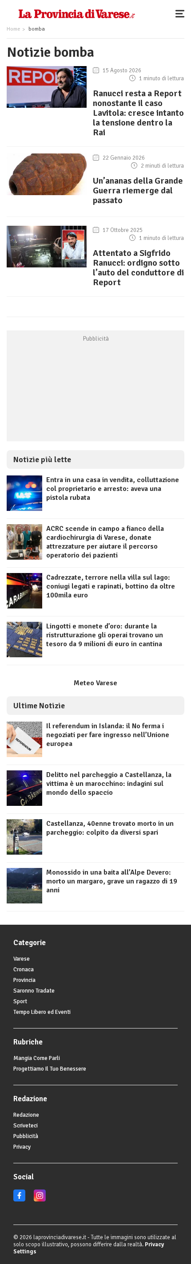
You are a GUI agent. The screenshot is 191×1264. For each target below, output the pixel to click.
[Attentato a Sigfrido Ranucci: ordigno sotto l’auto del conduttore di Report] (47, 267)
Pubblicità (25, 1136)
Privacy (22, 1146)
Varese (21, 958)
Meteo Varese (95, 683)
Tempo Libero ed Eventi (42, 1012)
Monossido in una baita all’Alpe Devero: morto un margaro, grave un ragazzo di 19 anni (111, 881)
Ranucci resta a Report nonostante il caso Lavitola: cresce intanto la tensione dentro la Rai (138, 113)
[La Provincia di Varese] (77, 13)
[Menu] (182, 13)
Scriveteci (25, 1125)
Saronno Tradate (34, 990)
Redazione (26, 1115)
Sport (20, 1001)
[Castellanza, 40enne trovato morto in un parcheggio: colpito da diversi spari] (24, 852)
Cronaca (23, 969)
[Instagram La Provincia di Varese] (40, 1199)
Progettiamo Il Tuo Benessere (49, 1068)
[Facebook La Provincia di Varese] (19, 1199)
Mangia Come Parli (36, 1058)
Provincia (24, 980)
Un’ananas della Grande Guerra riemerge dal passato (138, 190)
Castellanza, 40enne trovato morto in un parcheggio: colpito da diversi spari (110, 828)
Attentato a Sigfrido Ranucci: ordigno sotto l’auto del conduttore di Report (138, 267)
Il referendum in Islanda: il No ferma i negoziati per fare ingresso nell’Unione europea (107, 735)
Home (13, 29)
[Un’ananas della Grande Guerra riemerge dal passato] (47, 195)
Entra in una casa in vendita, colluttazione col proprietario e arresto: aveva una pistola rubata (112, 488)
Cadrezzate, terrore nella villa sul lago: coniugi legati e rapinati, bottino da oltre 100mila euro (110, 586)
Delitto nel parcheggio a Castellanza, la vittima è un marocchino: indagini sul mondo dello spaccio (108, 783)
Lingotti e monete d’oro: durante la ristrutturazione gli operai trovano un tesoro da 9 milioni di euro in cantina (104, 635)
